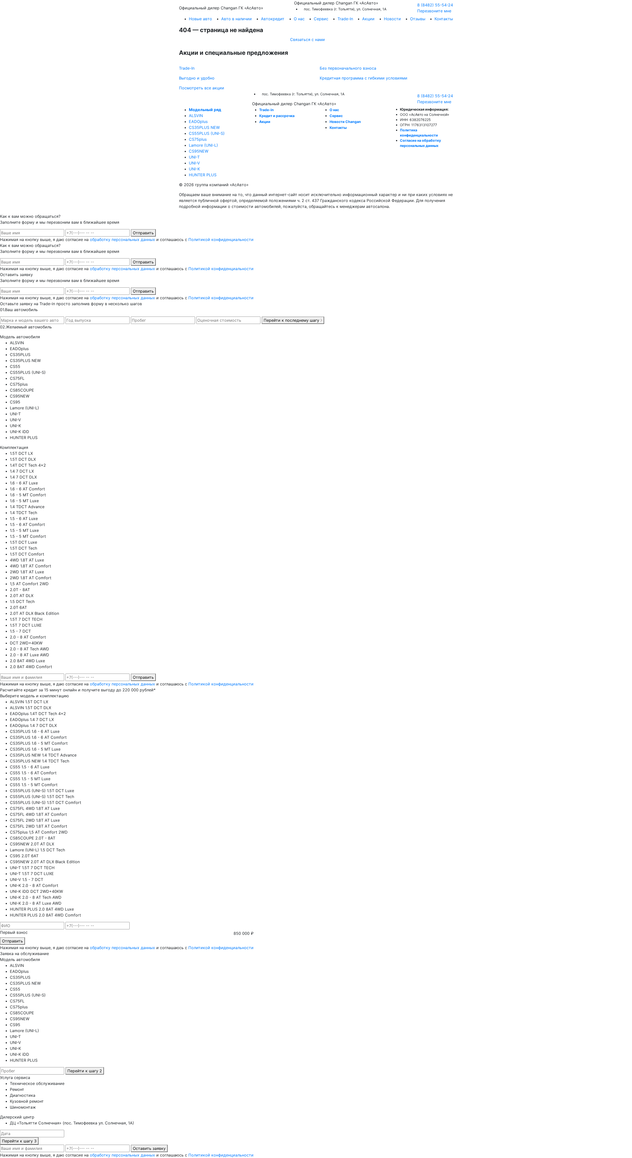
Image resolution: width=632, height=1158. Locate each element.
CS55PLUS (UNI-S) (207, 133)
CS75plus (198, 139)
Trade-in (266, 110)
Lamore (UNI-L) (203, 145)
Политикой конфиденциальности (221, 239)
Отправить (143, 232)
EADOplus (198, 121)
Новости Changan (345, 122)
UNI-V (194, 162)
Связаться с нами (307, 39)
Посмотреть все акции (201, 87)
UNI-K (194, 168)
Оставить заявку (149, 1148)
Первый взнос (14, 932)
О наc (299, 18)
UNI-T (194, 157)
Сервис (321, 18)
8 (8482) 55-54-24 (435, 4)
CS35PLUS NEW (204, 127)
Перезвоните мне (434, 10)
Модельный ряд (205, 109)
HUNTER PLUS (203, 174)
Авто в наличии (236, 18)
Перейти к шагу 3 (19, 1140)
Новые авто (200, 18)
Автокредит (272, 18)
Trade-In (345, 18)
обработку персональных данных (122, 239)
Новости (392, 18)
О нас (334, 110)
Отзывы (417, 18)
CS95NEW (198, 151)
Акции (368, 18)
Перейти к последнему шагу (292, 320)
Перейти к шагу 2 (84, 1070)
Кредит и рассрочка (277, 116)
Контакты (443, 18)
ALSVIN (196, 115)
